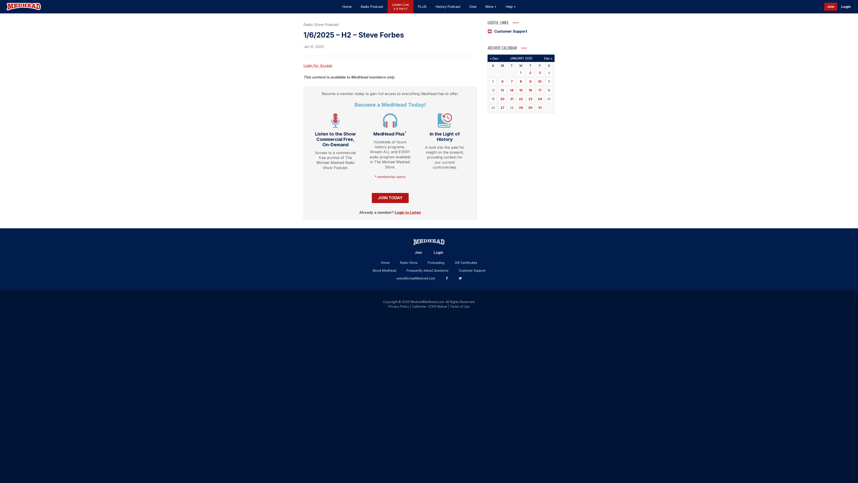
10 (540, 81)
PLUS (422, 6)
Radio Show (409, 263)
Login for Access (317, 65)
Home (347, 6)
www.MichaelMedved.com (415, 278)
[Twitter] (460, 278)
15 (521, 90)
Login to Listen (408, 212)
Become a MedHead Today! (390, 105)
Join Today (390, 197)
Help (510, 6)
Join (830, 6)
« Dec (494, 58)
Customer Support (510, 31)
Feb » (548, 58)
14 (511, 90)
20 (502, 99)
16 (530, 90)
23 (530, 99)
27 (502, 108)
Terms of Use (460, 306)
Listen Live (400, 6)
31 (540, 108)
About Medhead (384, 270)
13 (502, 90)
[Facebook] (446, 278)
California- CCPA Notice (429, 306)
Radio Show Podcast (321, 24)
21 (511, 99)
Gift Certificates (466, 263)
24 (540, 99)
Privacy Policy (398, 306)
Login (846, 6)
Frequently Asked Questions (427, 270)
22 (521, 99)
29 (521, 108)
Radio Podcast (372, 6)
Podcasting (436, 263)
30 (530, 108)
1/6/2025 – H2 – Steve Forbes (353, 35)
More (489, 6)
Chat (472, 6)
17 (540, 90)
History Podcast (447, 6)
